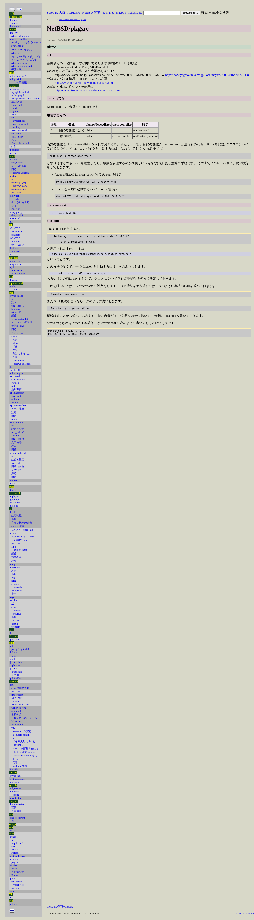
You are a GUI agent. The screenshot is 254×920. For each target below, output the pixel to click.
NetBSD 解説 (91, 12)
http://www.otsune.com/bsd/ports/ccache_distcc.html (87, 90)
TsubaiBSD (135, 12)
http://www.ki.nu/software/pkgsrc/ (72, 19)
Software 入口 (56, 12)
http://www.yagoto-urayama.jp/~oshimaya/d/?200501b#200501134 (207, 75)
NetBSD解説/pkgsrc (60, 906)
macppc (121, 12)
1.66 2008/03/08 (245, 913)
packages (108, 12)
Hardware (73, 12)
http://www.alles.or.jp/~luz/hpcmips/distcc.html (84, 82)
